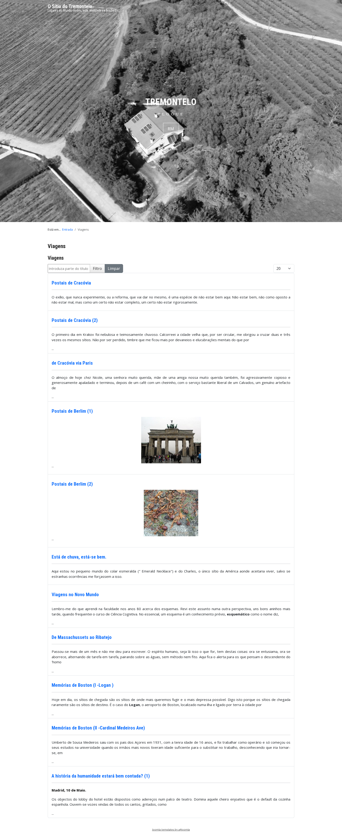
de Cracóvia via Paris (72, 363)
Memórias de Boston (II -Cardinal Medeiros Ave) (98, 728)
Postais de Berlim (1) (72, 411)
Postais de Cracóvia (71, 283)
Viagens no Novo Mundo (75, 594)
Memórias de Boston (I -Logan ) (83, 685)
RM (171, 128)
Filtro (97, 268)
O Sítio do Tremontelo (70, 6)
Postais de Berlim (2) (72, 484)
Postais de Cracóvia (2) (75, 320)
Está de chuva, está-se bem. (79, 557)
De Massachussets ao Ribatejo (82, 637)
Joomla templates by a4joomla (171, 829)
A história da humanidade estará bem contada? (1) (101, 776)
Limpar (114, 268)
